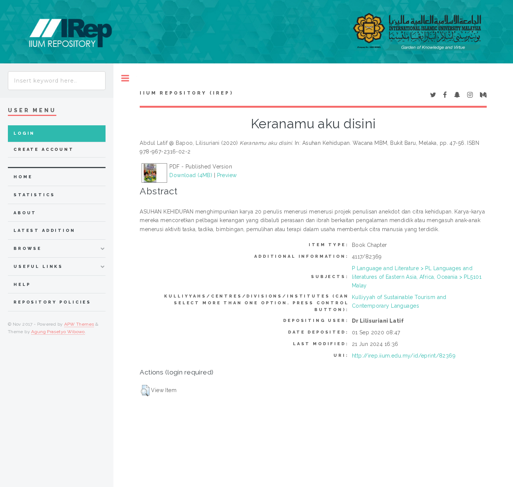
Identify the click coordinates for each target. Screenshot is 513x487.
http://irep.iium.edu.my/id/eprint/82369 (404, 356)
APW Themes (79, 324)
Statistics (34, 194)
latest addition (44, 230)
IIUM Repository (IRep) (186, 93)
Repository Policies (52, 302)
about (25, 212)
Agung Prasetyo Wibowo (58, 331)
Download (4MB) (190, 175)
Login (24, 133)
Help (22, 284)
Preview (227, 175)
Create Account (44, 149)
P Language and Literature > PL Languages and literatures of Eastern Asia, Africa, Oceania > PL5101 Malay (416, 277)
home (23, 176)
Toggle (125, 78)
